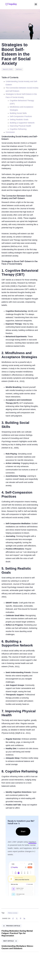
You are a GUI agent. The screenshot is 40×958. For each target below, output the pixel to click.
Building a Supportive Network (22, 123)
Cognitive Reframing (18, 129)
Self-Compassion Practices (21, 116)
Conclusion (10, 132)
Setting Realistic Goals (19, 120)
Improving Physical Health (20, 126)
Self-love (19, 69)
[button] (35, 4)
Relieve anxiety (12, 913)
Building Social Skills (18, 113)
